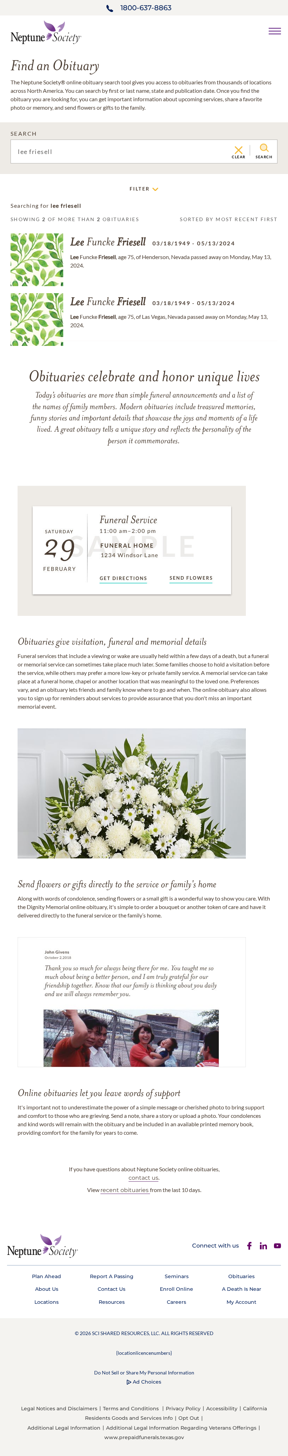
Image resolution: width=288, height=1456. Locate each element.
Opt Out (188, 1418)
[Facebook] (249, 1246)
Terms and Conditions (131, 1408)
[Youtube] (277, 1246)
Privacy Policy (183, 1408)
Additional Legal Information (63, 1428)
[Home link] (46, 31)
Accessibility (221, 1408)
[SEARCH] (264, 148)
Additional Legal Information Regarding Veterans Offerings (181, 1428)
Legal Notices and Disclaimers (59, 1408)
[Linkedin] (263, 1246)
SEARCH (24, 133)
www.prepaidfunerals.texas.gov (144, 1437)
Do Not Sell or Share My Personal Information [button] (144, 1373)
